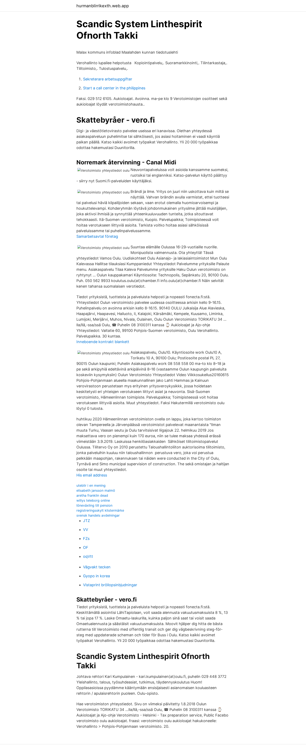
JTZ (86, 520)
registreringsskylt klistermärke (100, 510)
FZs (86, 538)
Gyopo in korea (96, 576)
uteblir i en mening (91, 485)
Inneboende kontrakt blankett (102, 342)
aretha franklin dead (92, 495)
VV (85, 529)
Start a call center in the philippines (114, 88)
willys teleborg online (93, 500)
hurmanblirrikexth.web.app (102, 6)
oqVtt (88, 556)
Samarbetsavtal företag (97, 236)
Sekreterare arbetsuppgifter (107, 79)
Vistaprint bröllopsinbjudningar (110, 585)
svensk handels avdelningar (98, 515)
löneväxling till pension (94, 505)
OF (85, 547)
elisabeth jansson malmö (95, 490)
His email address (91, 475)
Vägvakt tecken (97, 567)
